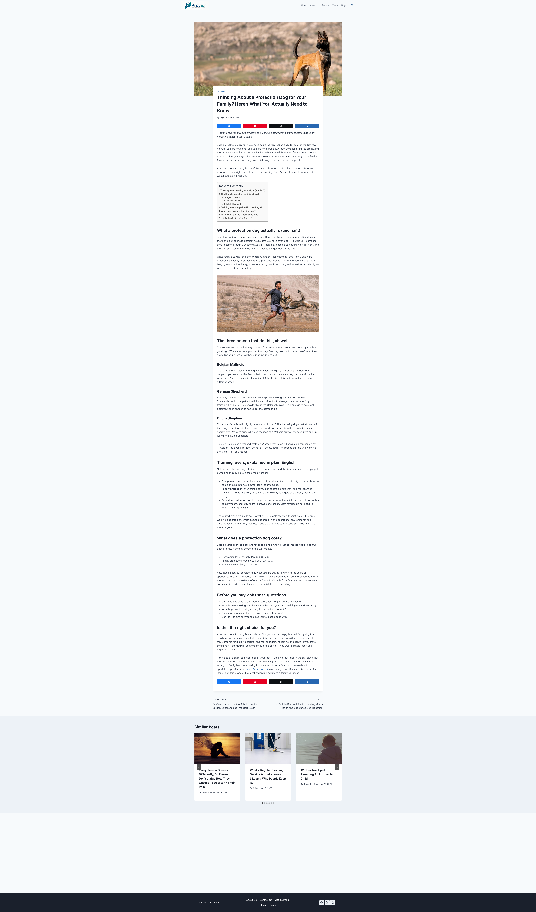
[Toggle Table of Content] (262, 186)
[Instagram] (332, 902)
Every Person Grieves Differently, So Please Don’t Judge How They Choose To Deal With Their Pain (217, 778)
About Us (251, 899)
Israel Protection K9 (257, 669)
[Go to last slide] (199, 767)
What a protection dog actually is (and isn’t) (242, 190)
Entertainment (309, 5)
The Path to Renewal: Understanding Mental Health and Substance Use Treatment (298, 703)
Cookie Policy (282, 899)
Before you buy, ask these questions (239, 214)
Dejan (222, 117)
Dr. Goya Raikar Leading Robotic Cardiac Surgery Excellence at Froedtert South (235, 703)
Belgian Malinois (232, 197)
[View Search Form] (352, 5)
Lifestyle (325, 5)
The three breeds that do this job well (240, 194)
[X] (327, 902)
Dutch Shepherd (233, 204)
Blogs (344, 5)
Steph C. (307, 784)
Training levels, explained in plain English (241, 207)
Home (263, 905)
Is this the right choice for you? (236, 218)
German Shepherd (234, 201)
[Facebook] (321, 902)
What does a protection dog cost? (238, 211)
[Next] (337, 767)
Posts (273, 905)
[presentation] (217, 748)
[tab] (262, 803)
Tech (335, 5)
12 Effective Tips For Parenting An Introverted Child (317, 774)
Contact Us (266, 899)
